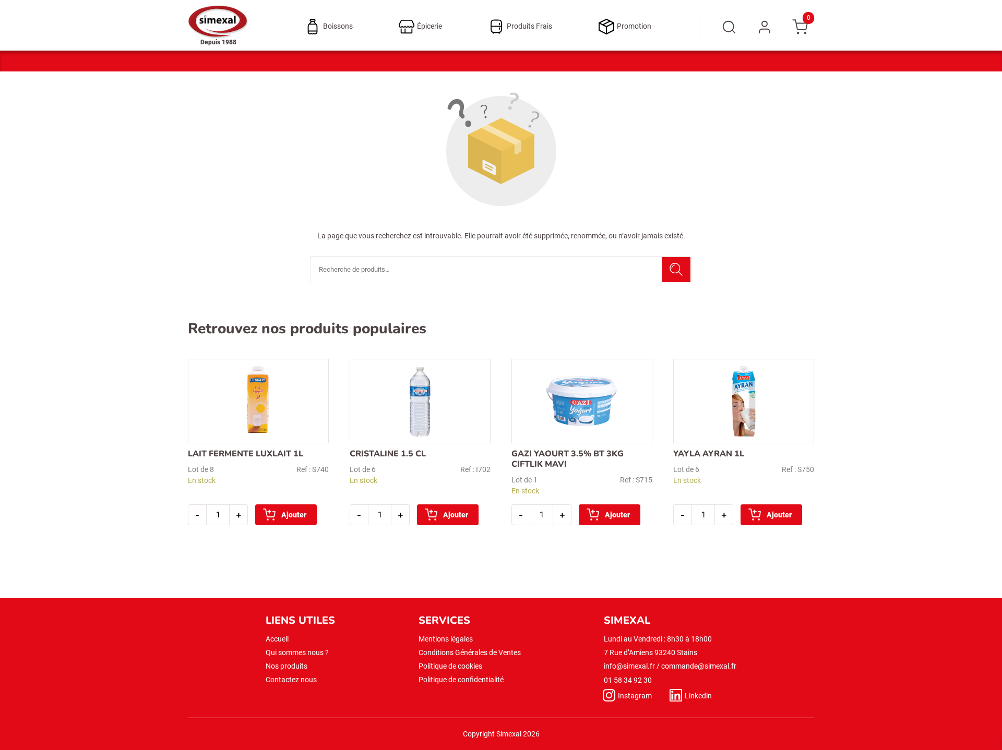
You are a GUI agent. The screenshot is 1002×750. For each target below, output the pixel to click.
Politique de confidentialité (461, 679)
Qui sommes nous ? (297, 652)
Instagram (635, 696)
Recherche (676, 269)
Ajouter (293, 515)
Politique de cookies (450, 666)
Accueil (277, 639)
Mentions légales (446, 639)
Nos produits (286, 666)
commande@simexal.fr (698, 666)
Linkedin (698, 696)
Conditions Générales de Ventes (470, 652)
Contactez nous (291, 679)
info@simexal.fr (629, 666)
